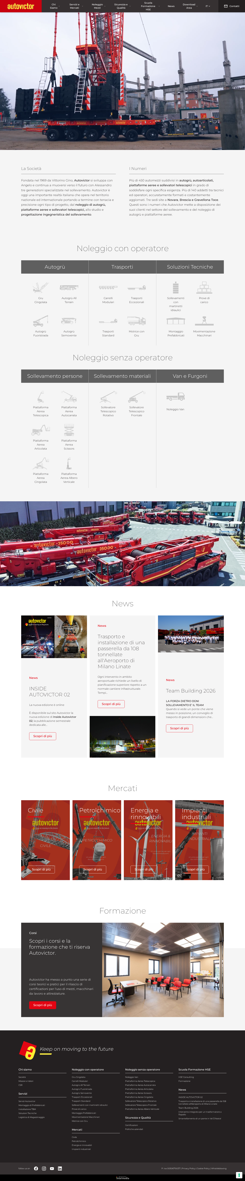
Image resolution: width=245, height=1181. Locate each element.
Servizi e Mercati (75, 6)
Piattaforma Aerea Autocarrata (140, 1085)
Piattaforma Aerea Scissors (138, 1093)
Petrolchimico (79, 1141)
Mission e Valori (25, 1081)
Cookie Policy (203, 1168)
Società (22, 1077)
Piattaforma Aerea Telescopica (140, 1081)
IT (207, 6)
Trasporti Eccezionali (82, 1097)
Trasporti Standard (81, 1101)
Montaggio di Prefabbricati (31, 1105)
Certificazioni (131, 1125)
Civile (74, 1137)
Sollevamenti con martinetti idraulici (90, 1105)
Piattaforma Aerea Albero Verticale (142, 1109)
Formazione (184, 1081)
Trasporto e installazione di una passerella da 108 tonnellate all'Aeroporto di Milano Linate (202, 1102)
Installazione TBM (27, 1109)
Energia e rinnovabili (82, 1145)
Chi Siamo (54, 6)
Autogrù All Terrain (81, 1085)
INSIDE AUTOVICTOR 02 (190, 1097)
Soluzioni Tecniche (27, 1113)
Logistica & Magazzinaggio (31, 1117)
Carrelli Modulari (80, 1081)
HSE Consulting (186, 1077)
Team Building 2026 (188, 1108)
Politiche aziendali (134, 1129)
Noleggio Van (131, 1077)
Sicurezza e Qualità (121, 6)
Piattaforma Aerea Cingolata (139, 1097)
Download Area (189, 6)
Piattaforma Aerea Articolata (139, 1089)
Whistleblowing (218, 1168)
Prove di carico (79, 1109)
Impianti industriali (81, 1149)
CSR (20, 1085)
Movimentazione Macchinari (86, 1117)
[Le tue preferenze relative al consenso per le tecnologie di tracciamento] (239, 1175)
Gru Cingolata (78, 1077)
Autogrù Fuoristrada (82, 1089)
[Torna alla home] (21, 6)
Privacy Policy (188, 1168)
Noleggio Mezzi (97, 6)
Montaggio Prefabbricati (84, 1113)
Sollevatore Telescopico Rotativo (140, 1101)
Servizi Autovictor (26, 1101)
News (171, 6)
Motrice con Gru (80, 1121)
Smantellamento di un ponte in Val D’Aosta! (199, 1118)
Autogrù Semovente (82, 1093)
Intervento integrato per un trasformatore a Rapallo (200, 1113)
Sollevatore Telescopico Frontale (140, 1105)
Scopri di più (42, 736)
